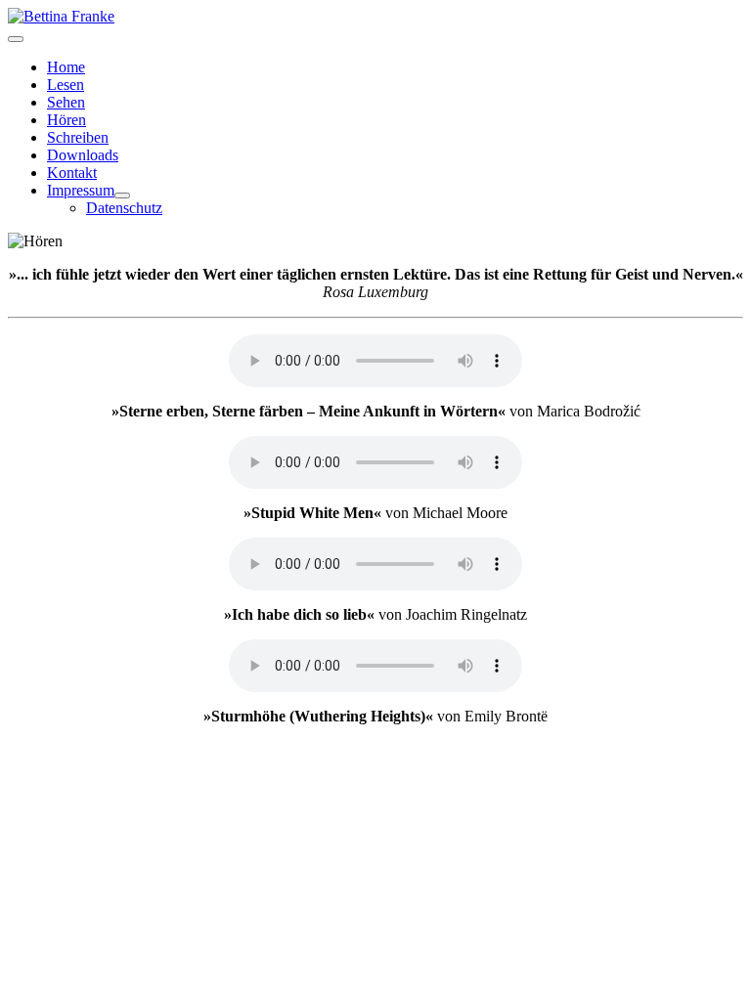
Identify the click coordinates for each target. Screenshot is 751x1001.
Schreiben (78, 137)
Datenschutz (124, 207)
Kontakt (72, 172)
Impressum (80, 190)
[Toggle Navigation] (15, 39)
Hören (66, 119)
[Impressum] (122, 195)
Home (66, 67)
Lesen (65, 84)
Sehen (66, 102)
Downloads (82, 155)
